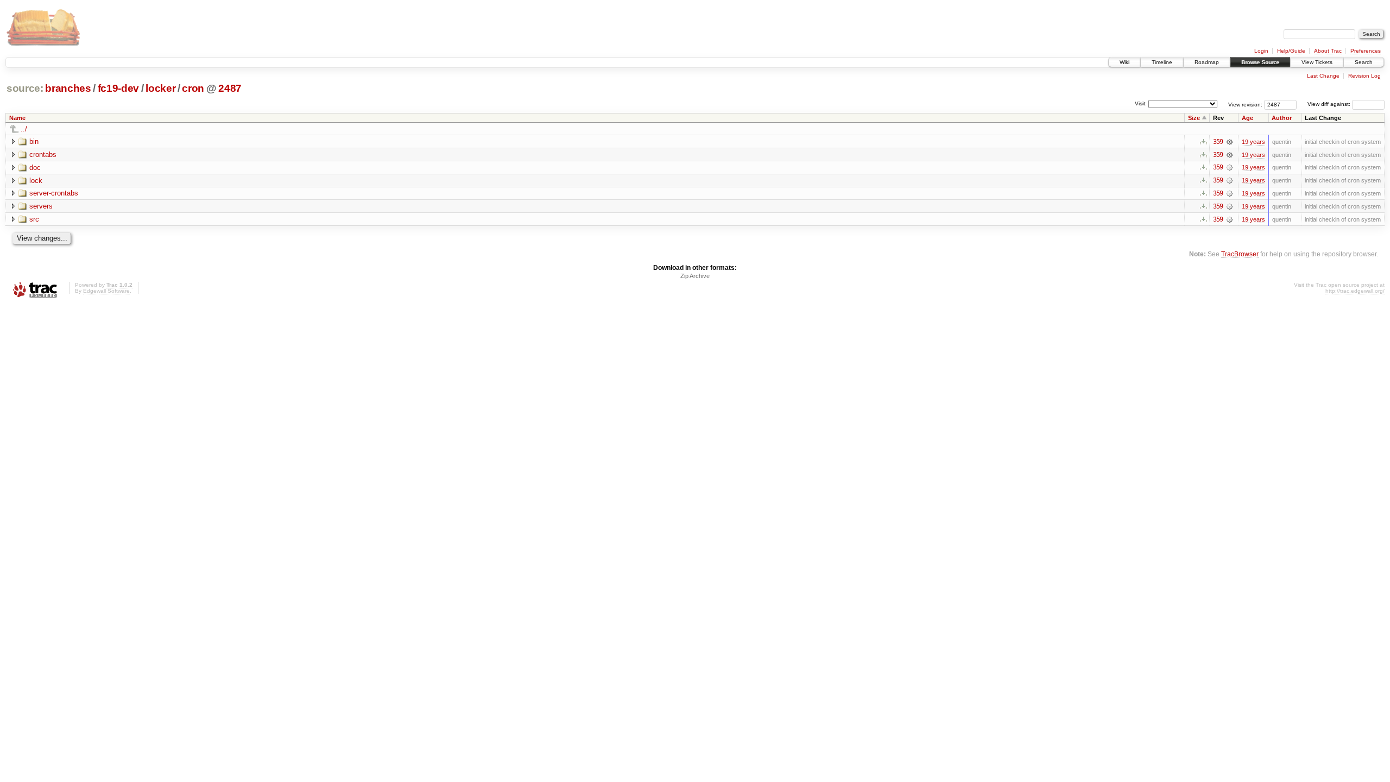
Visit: (1141, 103)
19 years (1253, 141)
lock (35, 180)
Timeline (1162, 62)
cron (193, 88)
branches (68, 88)
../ (24, 129)
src (34, 219)
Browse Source (1260, 62)
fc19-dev (118, 88)
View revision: (1245, 104)
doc (35, 167)
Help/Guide (1291, 51)
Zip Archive (695, 276)
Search (1364, 62)
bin (34, 141)
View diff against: (1329, 104)
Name (17, 118)
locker (160, 88)
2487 (230, 88)
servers (41, 206)
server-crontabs (53, 193)
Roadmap (1207, 62)
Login (1261, 51)
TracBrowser (1240, 253)
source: (25, 88)
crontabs (42, 154)
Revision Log (1364, 76)
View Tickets (1316, 62)
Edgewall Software (106, 291)
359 (1218, 142)
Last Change (1323, 76)
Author (1282, 118)
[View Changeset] (1230, 142)
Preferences (1365, 51)
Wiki (1124, 62)
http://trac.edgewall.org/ (1355, 291)
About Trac (1328, 51)
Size (1194, 118)
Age (1247, 118)
